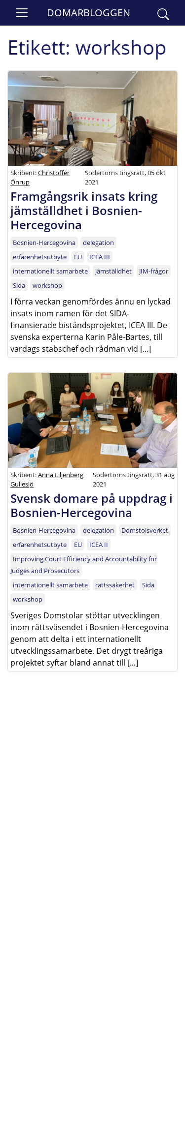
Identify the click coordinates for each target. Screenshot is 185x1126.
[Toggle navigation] (22, 13)
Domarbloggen (88, 12)
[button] (163, 13)
